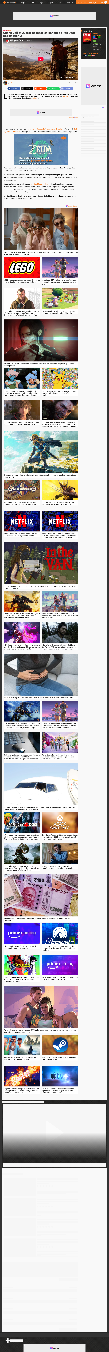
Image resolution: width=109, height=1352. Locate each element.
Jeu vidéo (5, 30)
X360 (89, 55)
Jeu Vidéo (23, 2)
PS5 (81, 2)
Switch (93, 55)
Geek (41, 2)
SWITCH (90, 2)
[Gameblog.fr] (9, 2)
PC (78, 2)
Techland (66, 96)
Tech (33, 2)
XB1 (99, 37)
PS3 (86, 55)
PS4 (94, 37)
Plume (12, 83)
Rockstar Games (97, 47)
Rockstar (34, 98)
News (10, 30)
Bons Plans (70, 2)
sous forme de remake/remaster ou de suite (45, 129)
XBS (85, 2)
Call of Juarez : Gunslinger (90, 53)
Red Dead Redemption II (39, 184)
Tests (59, 2)
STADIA (95, 38)
